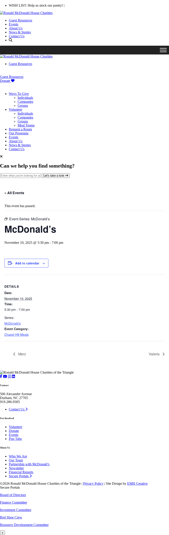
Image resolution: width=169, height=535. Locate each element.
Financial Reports (21, 472)
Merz (21, 353)
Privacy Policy (93, 483)
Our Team (16, 460)
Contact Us (16, 36)
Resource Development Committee (24, 525)
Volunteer (15, 109)
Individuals (25, 97)
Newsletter (16, 468)
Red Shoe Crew (11, 517)
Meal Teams (26, 125)
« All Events (14, 192)
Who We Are (18, 456)
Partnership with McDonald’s (29, 464)
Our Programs (18, 133)
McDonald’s (12, 323)
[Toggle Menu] (163, 50)
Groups (23, 105)
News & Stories (20, 32)
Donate (5, 81)
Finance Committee (13, 502)
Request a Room (20, 129)
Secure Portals (19, 476)
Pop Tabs (15, 439)
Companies (25, 101)
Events (13, 24)
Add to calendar (27, 263)
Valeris (154, 353)
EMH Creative (137, 483)
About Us (15, 28)
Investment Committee (15, 510)
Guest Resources (20, 20)
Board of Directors (13, 495)
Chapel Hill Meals (16, 334)
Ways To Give (19, 94)
